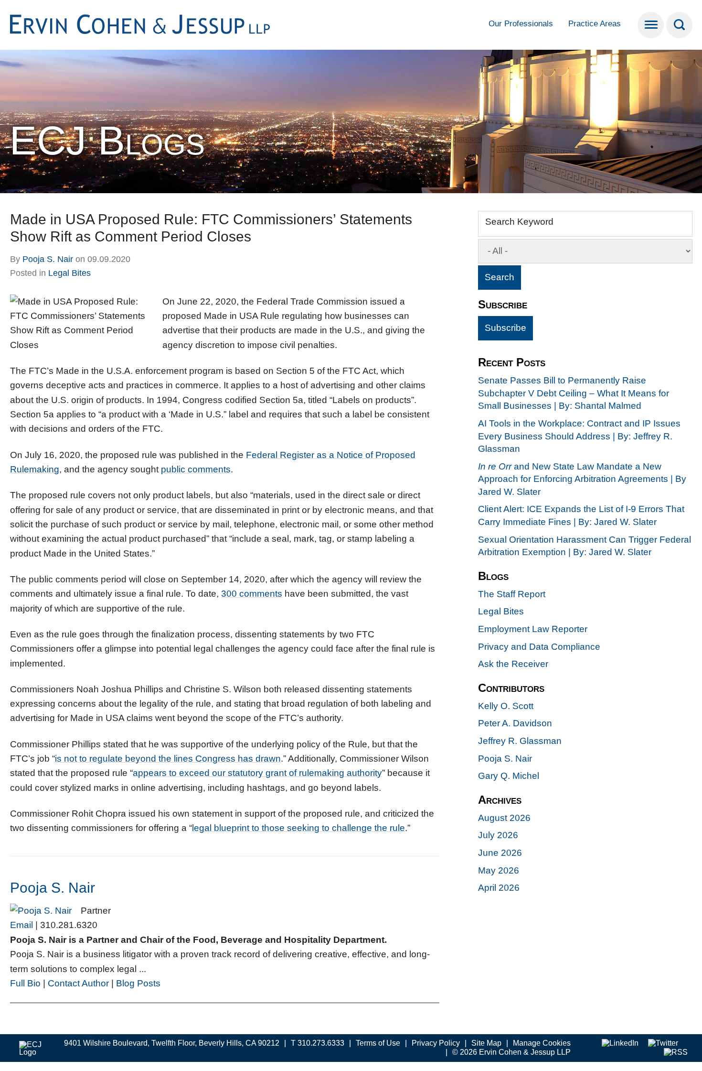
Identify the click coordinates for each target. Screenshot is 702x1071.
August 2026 (504, 818)
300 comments (251, 594)
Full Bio (25, 983)
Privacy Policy (436, 1043)
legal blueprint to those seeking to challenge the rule (298, 828)
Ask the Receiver (513, 664)
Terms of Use (378, 1043)
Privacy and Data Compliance (539, 647)
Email (21, 925)
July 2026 (498, 835)
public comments (196, 469)
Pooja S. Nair (47, 259)
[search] (679, 25)
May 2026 (498, 870)
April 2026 (499, 888)
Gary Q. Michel (508, 776)
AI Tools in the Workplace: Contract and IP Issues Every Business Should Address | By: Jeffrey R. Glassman (579, 436)
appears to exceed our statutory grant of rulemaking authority (257, 773)
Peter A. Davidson (515, 723)
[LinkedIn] (620, 1043)
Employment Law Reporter (532, 629)
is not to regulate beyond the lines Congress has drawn (168, 759)
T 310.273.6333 (317, 1043)
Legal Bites (69, 273)
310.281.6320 (68, 925)
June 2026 (500, 853)
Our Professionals (521, 23)
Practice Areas (594, 23)
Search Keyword (519, 222)
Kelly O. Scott (505, 706)
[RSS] (676, 1052)
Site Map (486, 1043)
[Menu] (651, 25)
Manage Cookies (542, 1043)
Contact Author (78, 983)
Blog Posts (138, 983)
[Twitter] (663, 1043)
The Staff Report (511, 594)
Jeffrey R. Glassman (520, 741)
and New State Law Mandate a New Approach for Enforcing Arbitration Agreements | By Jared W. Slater (582, 479)
